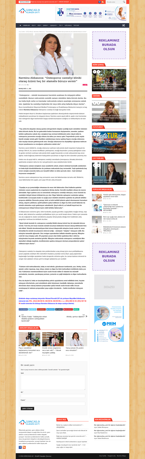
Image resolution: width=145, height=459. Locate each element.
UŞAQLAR (53, 24)
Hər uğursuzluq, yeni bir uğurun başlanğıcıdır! (109, 424)
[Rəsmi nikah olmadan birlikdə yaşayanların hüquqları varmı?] (109, 173)
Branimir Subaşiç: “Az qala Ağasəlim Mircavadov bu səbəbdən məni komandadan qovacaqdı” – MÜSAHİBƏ (108, 86)
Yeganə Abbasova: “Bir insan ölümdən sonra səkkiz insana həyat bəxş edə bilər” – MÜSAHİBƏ (108, 117)
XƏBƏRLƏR (26, 24)
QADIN (45, 24)
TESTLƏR (76, 24)
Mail (77, 308)
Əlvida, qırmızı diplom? (75, 315)
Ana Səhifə (22, 31)
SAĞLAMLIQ (68, 24)
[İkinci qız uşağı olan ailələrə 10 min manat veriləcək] (97, 219)
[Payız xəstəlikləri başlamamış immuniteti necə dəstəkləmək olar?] (29, 339)
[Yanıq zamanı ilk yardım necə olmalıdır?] (76, 339)
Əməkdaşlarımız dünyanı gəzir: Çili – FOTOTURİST (107, 149)
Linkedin (51, 308)
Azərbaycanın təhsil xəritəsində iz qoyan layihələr (64, 2)
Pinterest (68, 308)
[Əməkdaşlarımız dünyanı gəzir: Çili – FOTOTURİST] (109, 142)
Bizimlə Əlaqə (121, 455)
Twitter (33, 308)
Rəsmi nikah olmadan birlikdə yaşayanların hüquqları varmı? (105, 180)
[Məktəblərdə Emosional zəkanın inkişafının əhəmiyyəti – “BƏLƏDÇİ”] (97, 229)
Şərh (22, 372)
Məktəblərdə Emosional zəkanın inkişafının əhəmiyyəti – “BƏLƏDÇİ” (114, 228)
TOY (60, 24)
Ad (22, 391)
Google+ (42, 308)
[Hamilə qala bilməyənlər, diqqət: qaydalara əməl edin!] (97, 196)
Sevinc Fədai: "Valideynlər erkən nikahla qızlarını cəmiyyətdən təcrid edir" (34, 317)
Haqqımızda (112, 455)
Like (85, 84)
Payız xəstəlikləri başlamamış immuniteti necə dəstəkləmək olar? (29, 349)
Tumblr (59, 308)
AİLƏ (33, 24)
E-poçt (23, 399)
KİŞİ (39, 24)
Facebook (24, 308)
